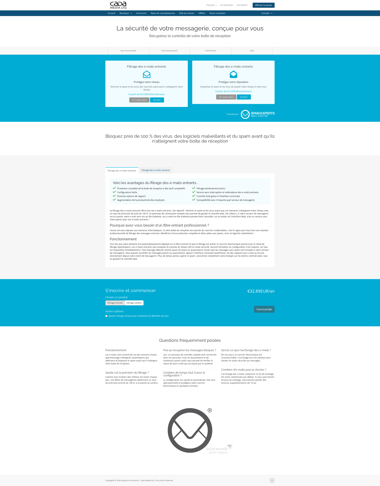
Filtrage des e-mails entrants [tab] (122, 170)
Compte (266, 13)
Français (210, 5)
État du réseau (186, 13)
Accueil (111, 13)
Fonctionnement (169, 50)
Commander (264, 309)
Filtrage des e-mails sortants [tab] (156, 170)
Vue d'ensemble (128, 50)
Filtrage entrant (115, 302)
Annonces (141, 13)
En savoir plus (139, 99)
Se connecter (226, 5)
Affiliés (202, 13)
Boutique (125, 13)
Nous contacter (217, 13)
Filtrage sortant (134, 302)
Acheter (157, 99)
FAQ (252, 50)
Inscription (242, 5)
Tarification (210, 50)
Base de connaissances (163, 13)
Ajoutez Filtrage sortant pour (138, 315)
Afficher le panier (263, 5)
